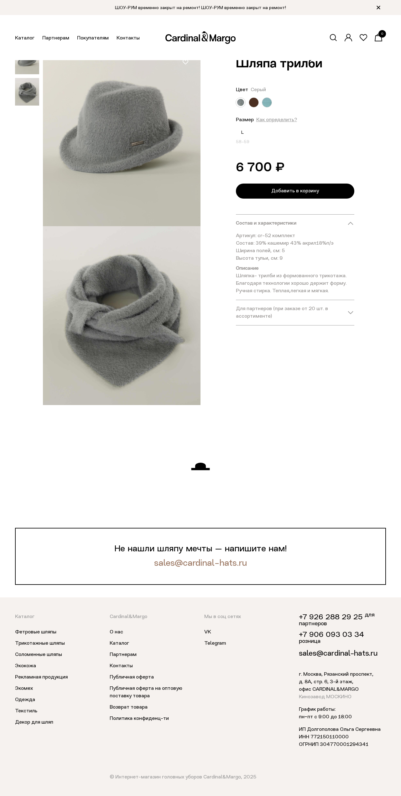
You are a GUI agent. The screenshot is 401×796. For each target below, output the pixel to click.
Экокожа (25, 666)
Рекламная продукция (41, 677)
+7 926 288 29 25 (330, 617)
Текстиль (26, 711)
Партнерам (55, 38)
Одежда (25, 699)
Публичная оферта (132, 677)
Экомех (24, 688)
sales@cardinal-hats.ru (200, 563)
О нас (116, 632)
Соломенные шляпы (38, 654)
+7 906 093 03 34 (331, 635)
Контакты (128, 38)
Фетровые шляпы (35, 632)
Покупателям (93, 38)
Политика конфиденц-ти (139, 718)
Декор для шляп (34, 722)
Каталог (24, 38)
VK (207, 632)
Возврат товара (129, 707)
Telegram (215, 643)
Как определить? (276, 119)
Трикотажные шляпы (40, 643)
